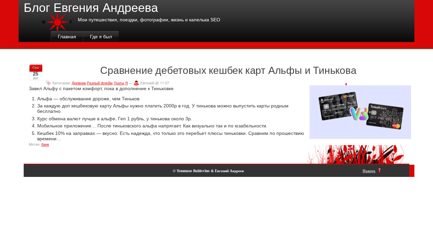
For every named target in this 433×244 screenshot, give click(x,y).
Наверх (369, 171)
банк (45, 144)
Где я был (101, 36)
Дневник (79, 82)
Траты (119, 82)
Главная (67, 36)
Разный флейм (100, 82)
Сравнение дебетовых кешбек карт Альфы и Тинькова (228, 69)
